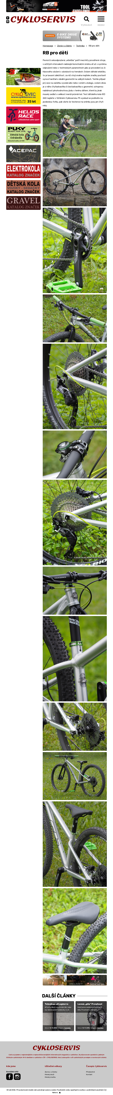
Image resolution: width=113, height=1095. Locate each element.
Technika (80, 46)
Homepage (48, 46)
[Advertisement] (23, 48)
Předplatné (90, 1072)
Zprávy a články (64, 46)
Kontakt (89, 1074)
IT (106, 1090)
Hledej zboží (49, 1074)
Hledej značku (50, 1077)
